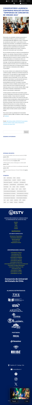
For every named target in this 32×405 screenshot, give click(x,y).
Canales (16, 227)
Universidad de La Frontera (9, 193)
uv (7, 202)
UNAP (24, 189)
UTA (20, 200)
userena (16, 200)
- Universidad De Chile (16, 268)
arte (4, 177)
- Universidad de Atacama (16, 255)
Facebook (7, 116)
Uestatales (22, 186)
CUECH (19, 180)
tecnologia (6, 186)
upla (8, 200)
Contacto (16, 228)
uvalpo (11, 202)
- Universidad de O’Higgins (16, 270)
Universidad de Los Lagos (9, 195)
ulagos (12, 189)
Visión (16, 225)
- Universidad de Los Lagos (16, 273)
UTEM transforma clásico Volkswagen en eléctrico (13, 162)
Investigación (22, 182)
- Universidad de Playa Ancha (16, 262)
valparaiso (21, 202)
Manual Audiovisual (16, 239)
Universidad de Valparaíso (9, 197)
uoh (4, 200)
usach (11, 200)
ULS (17, 189)
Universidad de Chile (21, 191)
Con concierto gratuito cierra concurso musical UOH (14, 155)
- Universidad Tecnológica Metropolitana (16, 265)
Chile (14, 177)
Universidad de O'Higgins (21, 195)
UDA (18, 186)
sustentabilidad (20, 184)
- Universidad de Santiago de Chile (16, 267)
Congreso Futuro (7, 180)
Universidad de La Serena (22, 193)
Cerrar (26, 401)
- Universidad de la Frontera (16, 271)
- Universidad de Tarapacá (16, 252)
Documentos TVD (16, 241)
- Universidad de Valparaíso (16, 260)
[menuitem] (28, 1)
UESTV (5, 189)
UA (10, 186)
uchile (14, 186)
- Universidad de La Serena (16, 259)
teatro (26, 184)
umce (20, 189)
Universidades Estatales (21, 197)
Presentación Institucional (16, 237)
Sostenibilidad (13, 184)
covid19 (14, 180)
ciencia (18, 177)
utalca (24, 200)
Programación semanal (16, 242)
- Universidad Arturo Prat (16, 254)
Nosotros (16, 222)
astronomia (9, 177)
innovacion (16, 182)
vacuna (15, 202)
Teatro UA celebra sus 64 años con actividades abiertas (15, 166)
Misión (16, 223)
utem (5, 202)
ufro (9, 189)
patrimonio (6, 184)
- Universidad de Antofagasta (16, 257)
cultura (23, 180)
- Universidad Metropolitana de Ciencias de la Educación (16, 263)
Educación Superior (8, 182)
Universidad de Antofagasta (9, 191)
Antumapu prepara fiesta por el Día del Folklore (13, 170)
